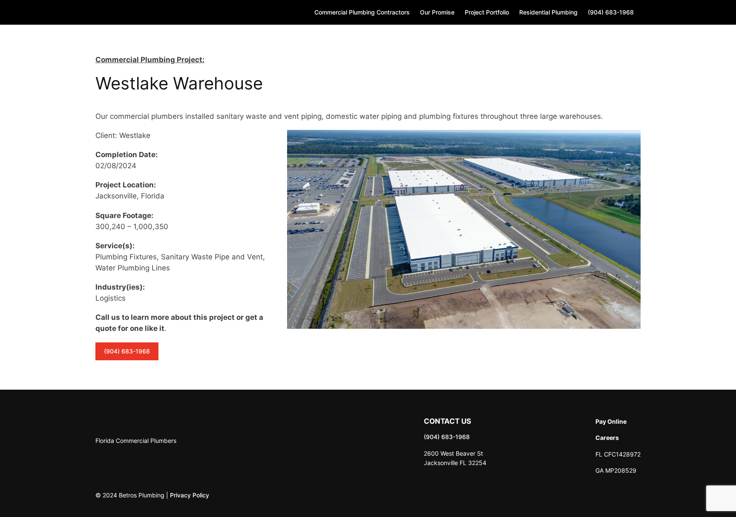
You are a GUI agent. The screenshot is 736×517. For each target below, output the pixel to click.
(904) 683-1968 (127, 351)
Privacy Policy (189, 495)
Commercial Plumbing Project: (149, 59)
